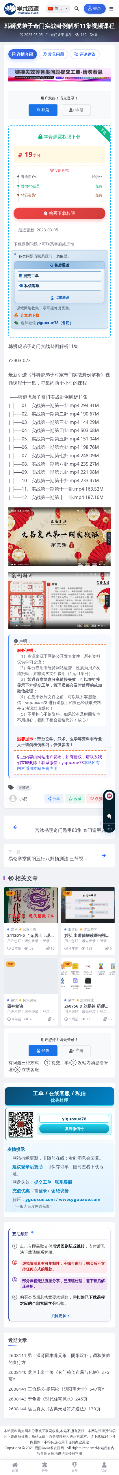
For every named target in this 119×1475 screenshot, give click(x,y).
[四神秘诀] (31, 976)
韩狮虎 (24, 787)
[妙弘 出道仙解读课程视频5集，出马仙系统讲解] (88, 905)
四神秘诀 (15, 1006)
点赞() (101, 799)
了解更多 (58, 1315)
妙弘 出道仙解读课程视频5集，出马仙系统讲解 (87, 937)
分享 (56, 799)
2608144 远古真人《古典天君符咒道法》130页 (54, 1408)
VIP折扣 (62, 170)
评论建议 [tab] (87, 54)
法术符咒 (87, 1000)
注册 (79, 110)
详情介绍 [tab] (25, 54)
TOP (109, 829)
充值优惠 (21, 1190)
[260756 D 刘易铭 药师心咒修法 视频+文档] (88, 976)
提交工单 (31, 275)
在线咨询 (109, 811)
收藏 (78, 799)
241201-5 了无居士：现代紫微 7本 (30, 937)
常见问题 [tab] (56, 54)
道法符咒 (90, 929)
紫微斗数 (30, 929)
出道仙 (73, 929)
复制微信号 (74, 1128)
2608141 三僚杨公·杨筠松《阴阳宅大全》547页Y (56, 1389)
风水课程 (30, 1000)
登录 (97, 8)
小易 (23, 798)
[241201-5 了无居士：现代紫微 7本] (31, 905)
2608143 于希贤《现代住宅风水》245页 (48, 1399)
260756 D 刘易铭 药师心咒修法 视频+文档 (86, 1008)
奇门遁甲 (57, 34)
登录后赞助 (32, 1166)
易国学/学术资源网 (49, 1447)
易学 (68, 34)
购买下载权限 (62, 213)
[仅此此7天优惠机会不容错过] (59, 76)
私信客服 (32, 286)
